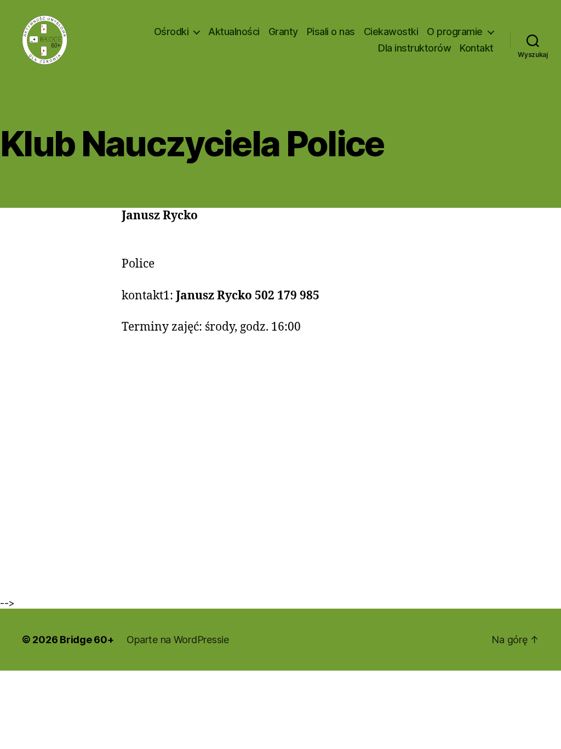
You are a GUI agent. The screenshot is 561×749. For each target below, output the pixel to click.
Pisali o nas (331, 31)
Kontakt (477, 48)
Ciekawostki (391, 31)
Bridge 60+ (86, 639)
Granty (283, 31)
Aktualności (234, 31)
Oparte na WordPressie (177, 639)
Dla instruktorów (414, 48)
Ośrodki (171, 31)
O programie (455, 31)
